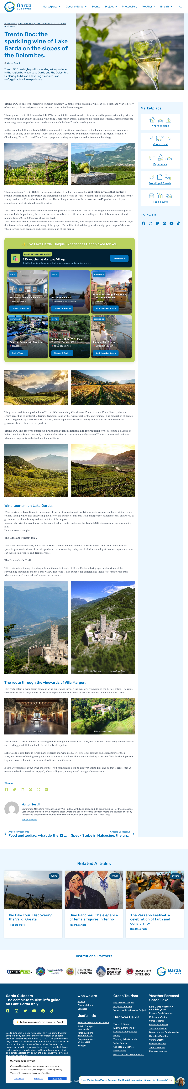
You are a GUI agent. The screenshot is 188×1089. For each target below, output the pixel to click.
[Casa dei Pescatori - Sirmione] (27, 336)
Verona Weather (157, 1040)
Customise (19, 1078)
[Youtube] (171, 223)
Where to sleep (160, 125)
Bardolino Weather (158, 1024)
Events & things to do (124, 1028)
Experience (160, 164)
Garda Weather (156, 1021)
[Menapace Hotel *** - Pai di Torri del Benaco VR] (69, 336)
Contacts (82, 1009)
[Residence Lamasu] (69, 292)
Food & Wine (10, 23)
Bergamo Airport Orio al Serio (86, 1040)
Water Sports (120, 1043)
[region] (38, 1069)
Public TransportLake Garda (86, 1027)
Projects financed (122, 1006)
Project (109, 6)
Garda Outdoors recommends (128, 1054)
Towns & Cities (121, 1024)
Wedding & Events (160, 183)
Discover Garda (75, 6)
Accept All (57, 1078)
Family (116, 1035)
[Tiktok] (178, 223)
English (164, 6)
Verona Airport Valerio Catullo (85, 1034)
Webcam (82, 1045)
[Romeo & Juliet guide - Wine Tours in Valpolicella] (111, 292)
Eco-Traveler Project (123, 1002)
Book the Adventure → (106, 308)
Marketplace (50, 6)
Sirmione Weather (158, 1028)
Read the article (17, 925)
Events (96, 6)
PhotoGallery (129, 6)
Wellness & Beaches (123, 1047)
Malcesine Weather (158, 1017)
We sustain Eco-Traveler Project (129, 1010)
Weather (147, 6)
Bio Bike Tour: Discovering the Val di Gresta (31, 917)
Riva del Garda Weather (161, 1013)
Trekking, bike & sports (125, 1039)
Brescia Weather (157, 1043)
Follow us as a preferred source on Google (42, 1022)
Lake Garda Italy (26, 23)
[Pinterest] (164, 223)
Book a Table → (19, 353)
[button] (180, 7)
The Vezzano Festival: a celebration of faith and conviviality (150, 919)
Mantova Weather (158, 1051)
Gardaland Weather (159, 1036)
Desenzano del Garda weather (164, 1032)
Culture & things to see (125, 1031)
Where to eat (160, 144)
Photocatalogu (85, 1005)
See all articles (29, 819)
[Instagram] (150, 223)
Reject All (38, 1078)
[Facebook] (143, 223)
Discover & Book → (20, 308)
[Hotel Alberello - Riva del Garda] (27, 292)
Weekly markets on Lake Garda (93, 1022)
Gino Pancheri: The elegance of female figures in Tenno (93, 917)
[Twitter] (157, 223)
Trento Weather (157, 1047)
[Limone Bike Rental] (111, 336)
